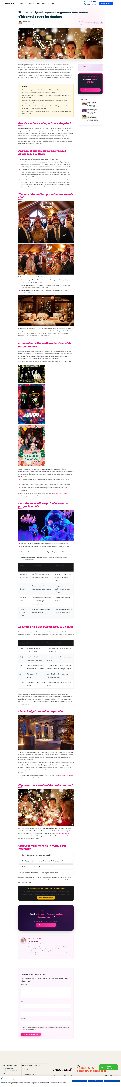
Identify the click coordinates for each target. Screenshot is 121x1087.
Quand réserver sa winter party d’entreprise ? (37, 855)
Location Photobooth (10, 1065)
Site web (23, 1018)
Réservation (41, 3)
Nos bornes (31, 3)
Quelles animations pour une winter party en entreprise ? (41, 873)
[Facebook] (94, 22)
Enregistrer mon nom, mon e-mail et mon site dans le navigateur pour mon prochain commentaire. (45, 1028)
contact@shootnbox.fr (91, 1070)
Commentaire (25, 984)
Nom (22, 1001)
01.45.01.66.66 (86, 1068)
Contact (51, 3)
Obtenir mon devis (90, 89)
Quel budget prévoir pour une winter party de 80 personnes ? (42, 861)
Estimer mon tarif (44, 925)
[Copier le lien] (101, 22)
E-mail (23, 1010)
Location (22, 3)
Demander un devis (46, 898)
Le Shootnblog (8, 1068)
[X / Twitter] (97, 22)
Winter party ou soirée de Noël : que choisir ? (37, 867)
